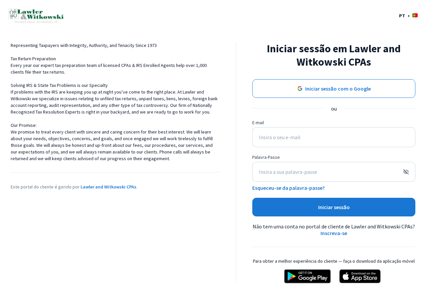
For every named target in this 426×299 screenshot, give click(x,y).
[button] (408, 15)
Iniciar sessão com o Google (338, 88)
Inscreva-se (333, 233)
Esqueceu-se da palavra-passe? (288, 187)
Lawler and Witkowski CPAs (108, 186)
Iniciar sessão (334, 207)
